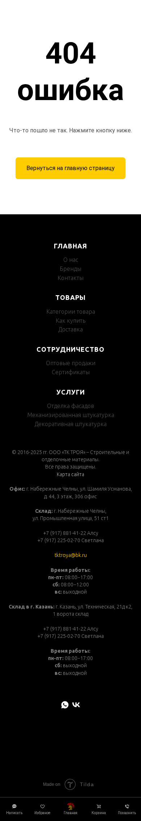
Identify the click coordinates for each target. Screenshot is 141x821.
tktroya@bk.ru (71, 555)
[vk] (76, 704)
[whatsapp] (64, 704)
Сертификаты (71, 372)
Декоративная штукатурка (70, 424)
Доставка (70, 329)
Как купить (70, 320)
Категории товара (70, 311)
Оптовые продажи (70, 363)
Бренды (70, 268)
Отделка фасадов (70, 406)
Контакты (70, 278)
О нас (70, 259)
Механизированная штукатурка (70, 415)
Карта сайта (70, 474)
